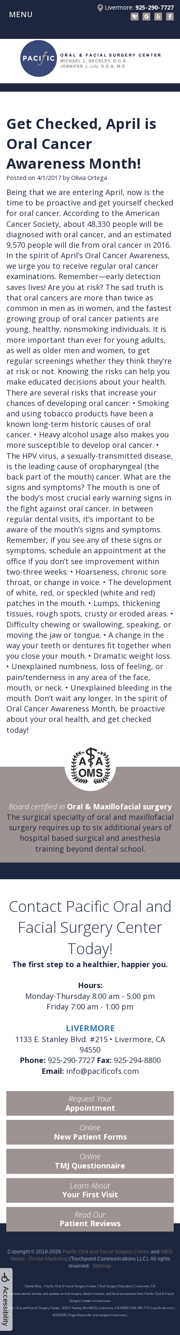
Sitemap (102, 1266)
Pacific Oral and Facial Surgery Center (105, 1252)
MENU (21, 14)
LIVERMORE (90, 1028)
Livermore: (138, 7)
